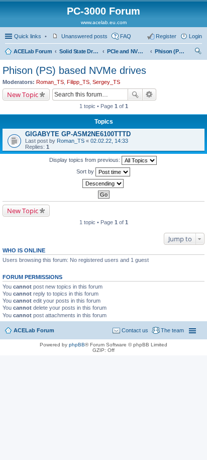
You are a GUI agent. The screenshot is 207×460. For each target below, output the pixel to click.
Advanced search (149, 94)
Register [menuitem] (166, 36)
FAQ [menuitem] (125, 36)
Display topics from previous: (85, 160)
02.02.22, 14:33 (109, 141)
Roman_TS (50, 82)
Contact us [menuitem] (135, 330)
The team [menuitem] (172, 330)
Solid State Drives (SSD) (79, 51)
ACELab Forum (33, 51)
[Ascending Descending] (103, 183)
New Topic (22, 94)
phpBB (77, 344)
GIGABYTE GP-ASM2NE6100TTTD (78, 134)
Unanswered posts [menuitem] (84, 36)
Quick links (27, 36)
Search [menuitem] (198, 52)
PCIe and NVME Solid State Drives (127, 51)
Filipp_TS (78, 82)
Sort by (85, 171)
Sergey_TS (106, 82)
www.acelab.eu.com (104, 22)
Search (135, 94)
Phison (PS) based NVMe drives (170, 51)
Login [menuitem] (195, 36)
